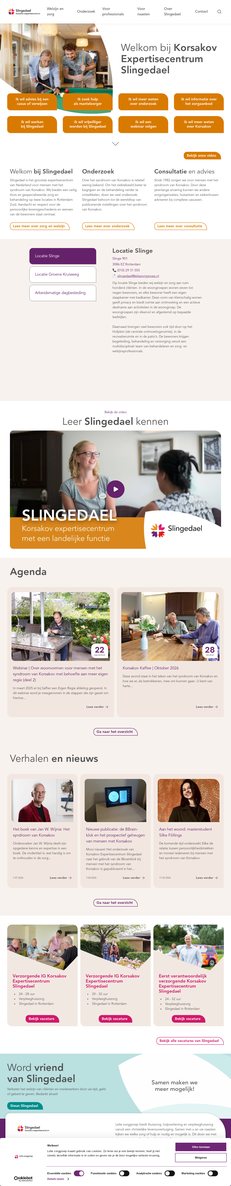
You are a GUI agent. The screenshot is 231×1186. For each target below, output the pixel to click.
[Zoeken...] (219, 11)
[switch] (124, 1173)
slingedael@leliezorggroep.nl (138, 276)
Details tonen (55, 1178)
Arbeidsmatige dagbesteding (60, 293)
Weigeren (201, 1157)
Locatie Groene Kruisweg (57, 275)
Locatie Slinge (47, 256)
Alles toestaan (201, 1146)
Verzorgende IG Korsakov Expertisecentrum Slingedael (39, 981)
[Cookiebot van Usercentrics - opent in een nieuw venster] (23, 1179)
